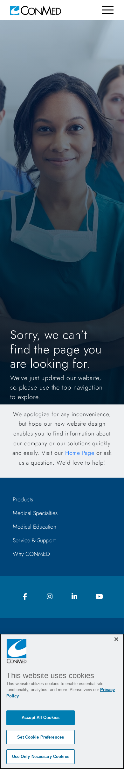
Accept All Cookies (40, 717)
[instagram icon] (49, 597)
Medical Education (34, 527)
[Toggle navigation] (107, 10)
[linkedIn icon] (74, 597)
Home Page (79, 453)
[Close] (116, 639)
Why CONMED (31, 554)
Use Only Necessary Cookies (40, 756)
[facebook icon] (25, 597)
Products (23, 499)
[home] (35, 10)
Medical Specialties (35, 513)
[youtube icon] (99, 597)
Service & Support (34, 540)
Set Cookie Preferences (40, 737)
